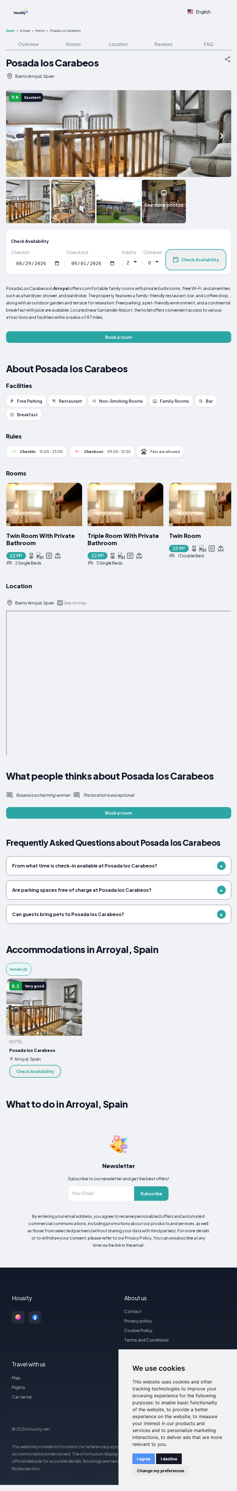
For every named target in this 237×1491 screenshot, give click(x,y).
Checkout (77, 252)
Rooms (73, 44)
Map (16, 1377)
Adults (129, 252)
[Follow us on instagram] (18, 1317)
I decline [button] (169, 1458)
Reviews (163, 44)
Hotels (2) (18, 969)
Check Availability (200, 259)
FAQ (208, 44)
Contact (132, 1311)
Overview (28, 44)
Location (118, 44)
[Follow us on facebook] (35, 1317)
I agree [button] (143, 1458)
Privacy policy (138, 1320)
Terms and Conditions (146, 1339)
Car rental (22, 1396)
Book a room (118, 337)
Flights (18, 1387)
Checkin (20, 252)
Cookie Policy (138, 1330)
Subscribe (151, 1193)
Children (152, 252)
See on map (75, 602)
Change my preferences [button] (160, 1470)
